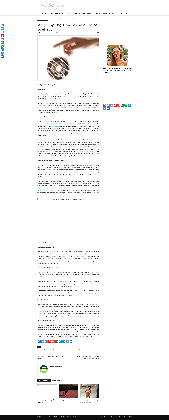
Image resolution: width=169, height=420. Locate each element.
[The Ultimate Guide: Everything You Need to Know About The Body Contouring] (47, 391)
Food (114, 13)
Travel (110, 416)
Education (106, 13)
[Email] (2, 32)
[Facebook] (2, 25)
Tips (119, 416)
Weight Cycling (41, 349)
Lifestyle (115, 416)
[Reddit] (2, 39)
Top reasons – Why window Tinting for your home (50, 357)
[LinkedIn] (2, 42)
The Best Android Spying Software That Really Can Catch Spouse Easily (85, 357)
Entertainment (80, 13)
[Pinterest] (2, 35)
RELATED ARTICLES (44, 381)
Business (69, 13)
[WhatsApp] (2, 46)
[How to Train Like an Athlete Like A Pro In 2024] (68, 391)
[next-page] (41, 406)
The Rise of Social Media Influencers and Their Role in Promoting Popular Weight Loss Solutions (89, 400)
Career (98, 13)
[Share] (2, 56)
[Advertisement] (117, 31)
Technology (124, 13)
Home (51, 13)
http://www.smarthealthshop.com (57, 368)
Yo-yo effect (80, 349)
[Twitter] (2, 28)
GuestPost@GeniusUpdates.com (73, 416)
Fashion (90, 13)
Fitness (44, 18)
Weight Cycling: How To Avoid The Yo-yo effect (57, 349)
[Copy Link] (2, 53)
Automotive (59, 13)
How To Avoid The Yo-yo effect (82, 347)
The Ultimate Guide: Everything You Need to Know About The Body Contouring (46, 400)
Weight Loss (50, 18)
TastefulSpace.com (43, 32)
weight (92, 347)
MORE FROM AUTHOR (58, 381)
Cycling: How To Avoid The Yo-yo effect (64, 347)
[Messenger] (2, 49)
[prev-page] (38, 406)
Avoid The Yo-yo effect (48, 347)
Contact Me (43, 13)
